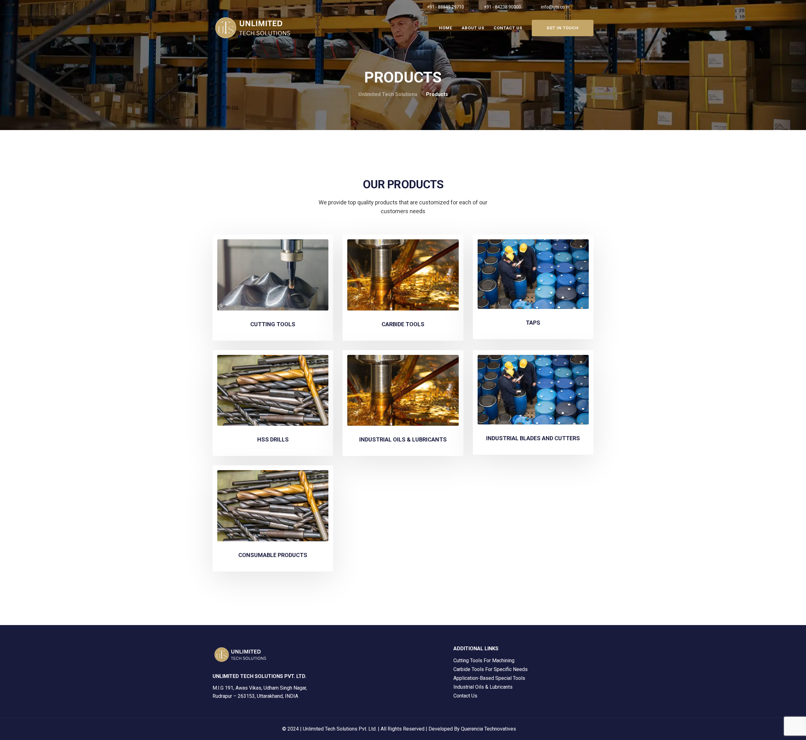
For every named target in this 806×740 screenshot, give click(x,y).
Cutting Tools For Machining (483, 660)
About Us (473, 28)
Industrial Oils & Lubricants (483, 687)
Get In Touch (563, 28)
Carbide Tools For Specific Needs (490, 669)
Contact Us (508, 28)
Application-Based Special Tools (489, 678)
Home (445, 28)
